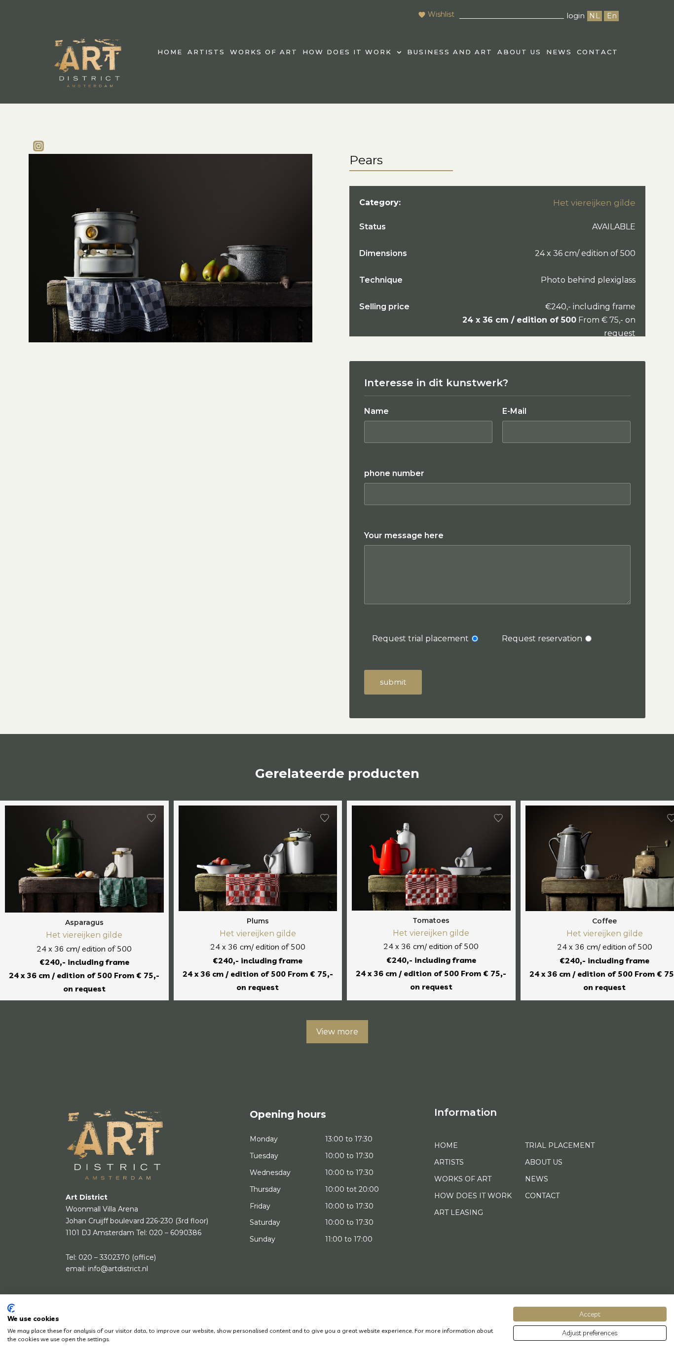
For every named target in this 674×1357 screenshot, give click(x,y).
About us (519, 52)
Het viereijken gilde (594, 203)
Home (446, 1145)
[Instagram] (38, 146)
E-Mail (514, 411)
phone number (394, 473)
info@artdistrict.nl (118, 1268)
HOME (170, 52)
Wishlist (441, 14)
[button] (352, 52)
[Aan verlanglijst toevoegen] (151, 817)
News (559, 52)
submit (393, 682)
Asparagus (84, 922)
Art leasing (458, 1212)
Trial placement (560, 1145)
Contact (597, 52)
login (575, 15)
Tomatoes (430, 920)
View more (337, 1031)
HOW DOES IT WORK (347, 52)
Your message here (404, 535)
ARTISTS (206, 52)
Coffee (604, 921)
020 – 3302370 (104, 1257)
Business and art (449, 52)
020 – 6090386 (175, 1232)
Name (376, 411)
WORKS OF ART (264, 52)
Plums (258, 921)
